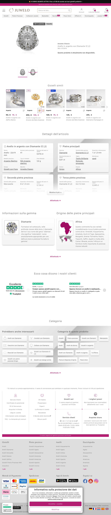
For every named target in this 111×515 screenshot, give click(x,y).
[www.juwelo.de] (90, 509)
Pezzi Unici (67, 16)
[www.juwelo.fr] (94, 509)
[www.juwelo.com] (107, 509)
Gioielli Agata (34, 450)
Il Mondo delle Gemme (41, 416)
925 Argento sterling (25, 162)
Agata (85, 450)
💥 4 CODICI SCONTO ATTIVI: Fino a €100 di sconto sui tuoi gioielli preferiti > (55, 2)
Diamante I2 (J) (82, 152)
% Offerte (95, 353)
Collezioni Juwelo (32, 16)
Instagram (96, 481)
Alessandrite (87, 453)
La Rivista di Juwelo (42, 410)
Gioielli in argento (87, 346)
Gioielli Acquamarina (36, 446)
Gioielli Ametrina (35, 459)
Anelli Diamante (7, 450)
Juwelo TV (102, 16)
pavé (94, 158)
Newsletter (42, 413)
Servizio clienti (69, 417)
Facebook (85, 481)
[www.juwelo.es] (102, 509)
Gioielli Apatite (34, 463)
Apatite (85, 466)
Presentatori (42, 403)
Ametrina (86, 459)
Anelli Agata (60, 450)
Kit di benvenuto (15, 406)
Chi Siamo (42, 400)
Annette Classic (26, 169)
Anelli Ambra (60, 453)
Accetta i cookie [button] (56, 504)
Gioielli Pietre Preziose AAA (12, 463)
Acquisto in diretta (15, 410)
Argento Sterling (10, 161)
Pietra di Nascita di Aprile (67, 360)
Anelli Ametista (61, 456)
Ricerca (69, 10)
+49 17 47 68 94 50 (69, 421)
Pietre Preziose (17, 16)
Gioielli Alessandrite (36, 453)
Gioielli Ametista (35, 456)
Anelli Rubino (6, 456)
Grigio (61, 169)
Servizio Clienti (15, 400)
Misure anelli (42, 419)
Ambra (85, 456)
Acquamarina (87, 446)
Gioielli (6, 16)
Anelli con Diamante (66, 353)
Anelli (61, 346)
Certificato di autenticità (15, 403)
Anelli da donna (72, 346)
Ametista (86, 463)
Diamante (63, 152)
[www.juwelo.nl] (98, 509)
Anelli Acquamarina (63, 446)
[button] (4, 10)
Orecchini (5, 466)
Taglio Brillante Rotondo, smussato (82, 161)
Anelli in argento (82, 353)
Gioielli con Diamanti (89, 338)
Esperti (42, 406)
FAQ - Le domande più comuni (15, 419)
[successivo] (107, 107)
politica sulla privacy (54, 499)
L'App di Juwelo (15, 413)
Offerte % (78, 16)
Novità (56, 16)
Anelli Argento (61, 463)
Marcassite (104, 338)
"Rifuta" (54, 496)
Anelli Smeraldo (7, 453)
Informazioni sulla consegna (15, 416)
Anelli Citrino (60, 466)
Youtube (90, 481)
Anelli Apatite (61, 459)
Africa (78, 169)
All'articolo (54, 200)
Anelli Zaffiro (6, 459)
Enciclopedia (89, 16)
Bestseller (45, 16)
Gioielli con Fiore (11, 169)
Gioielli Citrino (34, 466)
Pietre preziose (73, 338)
